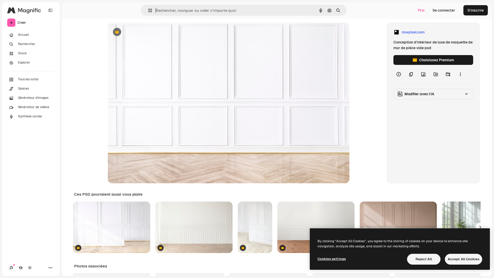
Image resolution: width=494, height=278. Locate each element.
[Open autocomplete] (148, 10)
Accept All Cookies (463, 259)
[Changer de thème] (30, 268)
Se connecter (444, 10)
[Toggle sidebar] (50, 10)
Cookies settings (331, 259)
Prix (421, 10)
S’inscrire (475, 10)
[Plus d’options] (460, 74)
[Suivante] (480, 227)
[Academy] (20, 268)
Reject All (424, 259)
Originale (142, 32)
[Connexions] (11, 268)
